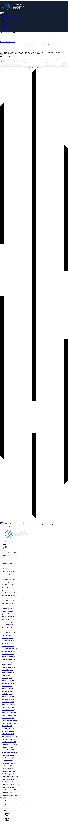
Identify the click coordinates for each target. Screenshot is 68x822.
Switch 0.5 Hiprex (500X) (8, 635)
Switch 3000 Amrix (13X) (8, 603)
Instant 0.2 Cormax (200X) (9, 715)
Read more (2, 54)
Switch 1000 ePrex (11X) (8, 739)
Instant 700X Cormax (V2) (9, 712)
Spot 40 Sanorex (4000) (8, 590)
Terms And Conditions (6, 542)
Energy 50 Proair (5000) (8, 576)
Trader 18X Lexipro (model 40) (10, 776)
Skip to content (2, 0)
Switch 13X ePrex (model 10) (9, 736)
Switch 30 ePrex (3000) (8, 734)
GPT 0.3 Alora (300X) (8, 731)
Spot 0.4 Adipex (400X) (8, 683)
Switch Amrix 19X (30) (8, 598)
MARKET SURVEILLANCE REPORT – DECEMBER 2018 (15, 17)
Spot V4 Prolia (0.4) (7, 614)
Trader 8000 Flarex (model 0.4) (10, 784)
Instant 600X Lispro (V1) (8, 704)
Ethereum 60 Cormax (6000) (8, 32)
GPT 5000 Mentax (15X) (8, 651)
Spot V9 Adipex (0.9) (7, 678)
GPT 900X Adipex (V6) (8, 640)
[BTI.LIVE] (13, 11)
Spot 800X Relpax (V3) (8, 696)
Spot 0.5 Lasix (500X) (7, 691)
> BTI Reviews (3, 550)
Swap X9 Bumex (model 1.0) (9, 752)
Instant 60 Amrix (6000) (8, 718)
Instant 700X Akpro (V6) (8, 571)
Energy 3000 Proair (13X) (9, 579)
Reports (3, 15)
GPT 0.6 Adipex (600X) (8, 643)
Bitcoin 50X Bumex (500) (8, 771)
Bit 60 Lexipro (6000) (7, 760)
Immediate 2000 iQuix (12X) (9, 795)
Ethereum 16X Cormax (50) (8, 42)
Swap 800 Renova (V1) (8, 664)
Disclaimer (4, 540)
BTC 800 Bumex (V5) (7, 768)
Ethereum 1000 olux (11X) (9, 611)
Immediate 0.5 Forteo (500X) (9, 747)
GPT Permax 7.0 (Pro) (8, 624)
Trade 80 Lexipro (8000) (8, 774)
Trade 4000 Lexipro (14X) (9, 779)
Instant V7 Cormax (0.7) (8, 710)
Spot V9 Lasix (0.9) (7, 686)
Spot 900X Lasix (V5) (7, 688)
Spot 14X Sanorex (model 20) (10, 592)
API (5, 22)
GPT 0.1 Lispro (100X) (8, 582)
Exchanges (4, 19)
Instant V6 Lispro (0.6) (8, 702)
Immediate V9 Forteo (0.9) (9, 742)
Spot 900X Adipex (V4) (8, 680)
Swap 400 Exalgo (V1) (8, 672)
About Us (4, 545)
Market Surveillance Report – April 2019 (11, 16)
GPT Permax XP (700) (8, 622)
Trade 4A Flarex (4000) (8, 787)
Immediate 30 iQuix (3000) (9, 790)
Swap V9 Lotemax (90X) (8, 654)
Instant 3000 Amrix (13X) (9, 723)
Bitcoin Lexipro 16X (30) (8, 763)
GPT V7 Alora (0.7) (7, 726)
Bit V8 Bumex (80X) (7, 766)
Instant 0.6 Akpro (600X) (8, 574)
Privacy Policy (5, 541)
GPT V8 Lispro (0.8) (7, 587)
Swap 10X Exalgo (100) (8, 675)
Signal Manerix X (6, 560)
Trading (3, 18)
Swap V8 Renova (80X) (8, 662)
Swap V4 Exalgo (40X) (8, 670)
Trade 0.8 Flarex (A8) (7, 781)
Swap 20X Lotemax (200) (8, 659)
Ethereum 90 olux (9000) (8, 606)
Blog (3, 548)
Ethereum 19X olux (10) (8, 608)
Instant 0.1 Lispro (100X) (8, 707)
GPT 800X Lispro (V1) (8, 584)
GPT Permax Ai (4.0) (7, 627)
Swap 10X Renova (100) (8, 667)
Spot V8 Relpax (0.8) (7, 694)
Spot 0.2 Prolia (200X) (8, 619)
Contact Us (4, 544)
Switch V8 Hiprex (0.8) (8, 630)
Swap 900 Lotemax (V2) (8, 656)
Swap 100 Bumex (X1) (8, 755)
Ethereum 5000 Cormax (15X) (8, 50)
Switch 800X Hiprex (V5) (8, 632)
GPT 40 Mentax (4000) (8, 646)
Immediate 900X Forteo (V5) (9, 744)
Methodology (6, 21)
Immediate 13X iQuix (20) (9, 792)
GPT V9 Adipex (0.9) (7, 638)
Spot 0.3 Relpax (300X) (8, 699)
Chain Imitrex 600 (7, 563)
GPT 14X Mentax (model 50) (9, 648)
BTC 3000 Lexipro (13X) (8, 758)
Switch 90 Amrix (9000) (8, 600)
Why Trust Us (5, 547)
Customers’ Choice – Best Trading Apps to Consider (13, 20)
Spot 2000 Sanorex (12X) (8, 595)
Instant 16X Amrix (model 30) (10, 720)
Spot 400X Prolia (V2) (8, 616)
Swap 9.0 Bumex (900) (8, 750)
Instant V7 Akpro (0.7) (8, 568)
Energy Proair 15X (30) (8, 566)
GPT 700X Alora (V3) (8, 728)
